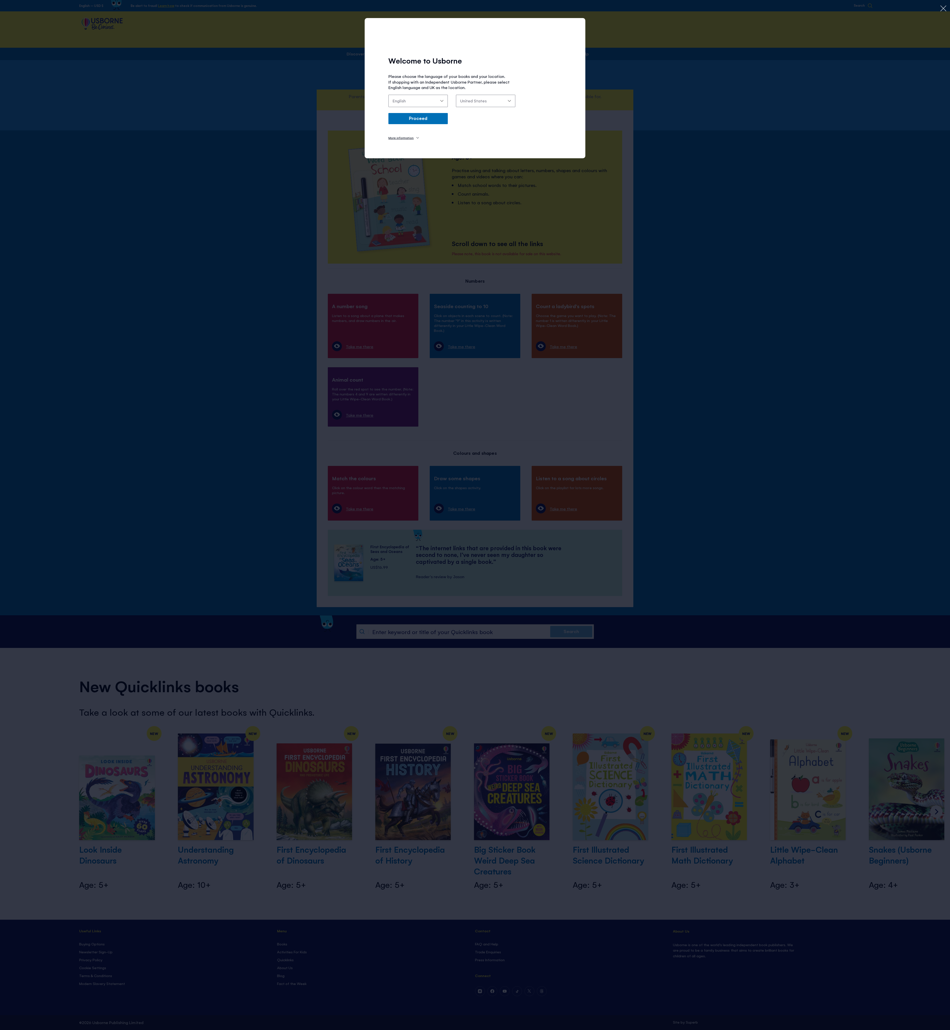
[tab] (403, 138)
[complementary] (475, 515)
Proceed (418, 118)
